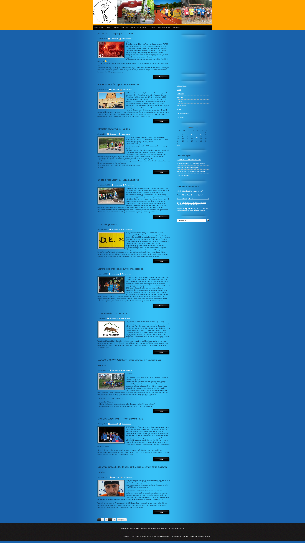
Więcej (161, 77)
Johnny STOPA (182, 199)
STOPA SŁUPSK (138, 528)
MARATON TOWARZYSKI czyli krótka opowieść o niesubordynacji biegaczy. (191, 203)
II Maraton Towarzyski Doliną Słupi (188, 167)
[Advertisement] (195, 55)
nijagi (179, 191)
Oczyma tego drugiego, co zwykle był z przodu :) (120, 269)
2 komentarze (127, 370)
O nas (108, 27)
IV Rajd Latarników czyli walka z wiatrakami (191, 164)
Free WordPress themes (161, 536)
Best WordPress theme (139, 536)
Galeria (132, 27)
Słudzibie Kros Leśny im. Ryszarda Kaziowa (191, 171)
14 (196, 137)
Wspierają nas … (142, 27)
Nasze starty (114, 38)
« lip (178, 145)
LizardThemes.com (176, 536)
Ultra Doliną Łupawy (183, 175)
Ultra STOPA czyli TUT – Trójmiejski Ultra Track (120, 419)
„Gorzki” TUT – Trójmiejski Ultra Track (189, 160)
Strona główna (99, 27)
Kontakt (153, 27)
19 (114, 520)
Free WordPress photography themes (198, 536)
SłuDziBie (124, 27)
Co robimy (115, 27)
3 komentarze (125, 318)
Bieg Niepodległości (164, 27)
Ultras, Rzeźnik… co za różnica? (192, 191)
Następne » (121, 520)
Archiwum (176, 27)
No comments (126, 38)
